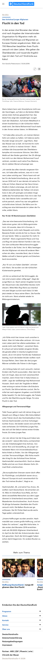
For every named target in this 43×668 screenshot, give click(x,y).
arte (31, 651)
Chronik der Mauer (10, 655)
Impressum (7, 645)
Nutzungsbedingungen (12, 641)
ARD (12, 651)
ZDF (17, 651)
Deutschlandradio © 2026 (13, 658)
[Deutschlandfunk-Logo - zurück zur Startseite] (21, 4)
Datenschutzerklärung (12, 638)
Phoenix (24, 651)
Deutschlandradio (10, 634)
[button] (3, 4)
